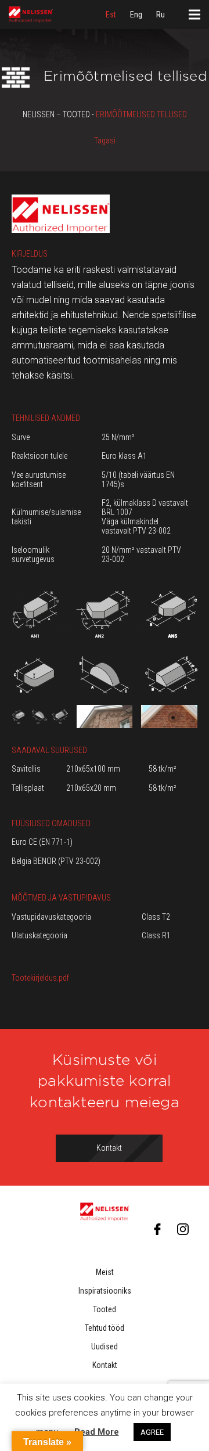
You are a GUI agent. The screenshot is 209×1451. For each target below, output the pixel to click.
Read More (96, 1432)
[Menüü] (194, 14)
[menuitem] (111, 14)
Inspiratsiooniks (104, 1290)
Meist (105, 1272)
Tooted (104, 1309)
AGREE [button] (152, 1432)
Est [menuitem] (111, 14)
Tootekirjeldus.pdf (40, 977)
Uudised (104, 1346)
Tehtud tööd (104, 1328)
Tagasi (105, 140)
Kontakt (104, 1365)
